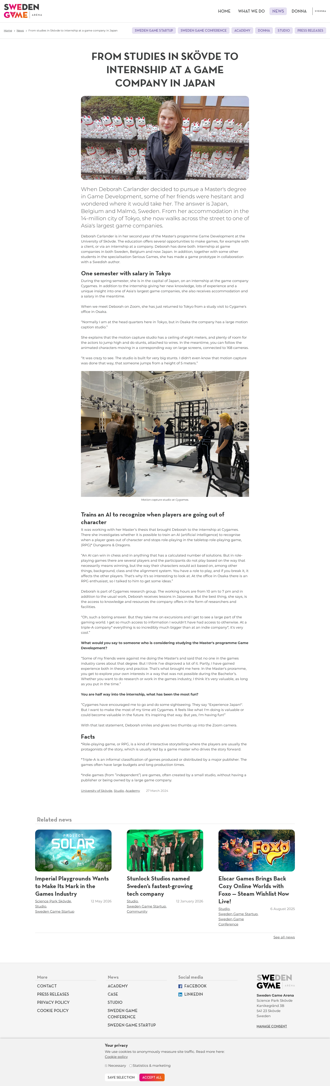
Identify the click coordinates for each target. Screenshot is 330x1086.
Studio (284, 30)
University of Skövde (96, 791)
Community (137, 911)
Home (224, 11)
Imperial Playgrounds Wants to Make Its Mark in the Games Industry (72, 886)
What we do (251, 11)
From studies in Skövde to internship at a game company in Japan (72, 30)
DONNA (299, 11)
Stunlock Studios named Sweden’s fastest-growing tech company (160, 886)
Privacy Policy (53, 1003)
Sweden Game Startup (154, 30)
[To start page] (23, 11)
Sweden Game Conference (204, 30)
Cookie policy (116, 1057)
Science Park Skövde (53, 901)
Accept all (152, 1077)
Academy (242, 30)
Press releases (310, 30)
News (278, 11)
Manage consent (272, 1026)
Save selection (121, 1077)
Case (113, 994)
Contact (47, 986)
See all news (284, 937)
